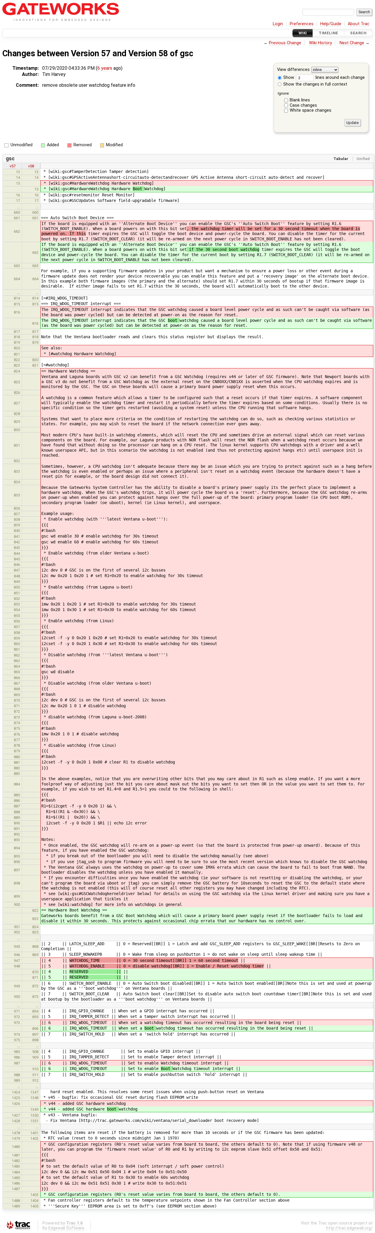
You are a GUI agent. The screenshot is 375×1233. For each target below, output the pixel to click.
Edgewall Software (66, 1228)
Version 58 (148, 53)
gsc (186, 53)
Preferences (301, 23)
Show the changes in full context (314, 84)
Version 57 (91, 53)
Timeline (328, 33)
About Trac (358, 23)
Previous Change (285, 42)
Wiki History (320, 42)
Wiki (303, 33)
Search (358, 33)
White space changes (310, 110)
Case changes (303, 105)
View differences (293, 69)
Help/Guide (330, 23)
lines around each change (339, 77)
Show (288, 77)
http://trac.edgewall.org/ (349, 1228)
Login (278, 23)
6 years (104, 68)
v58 (31, 166)
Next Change (352, 42)
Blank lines (300, 100)
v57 (13, 166)
